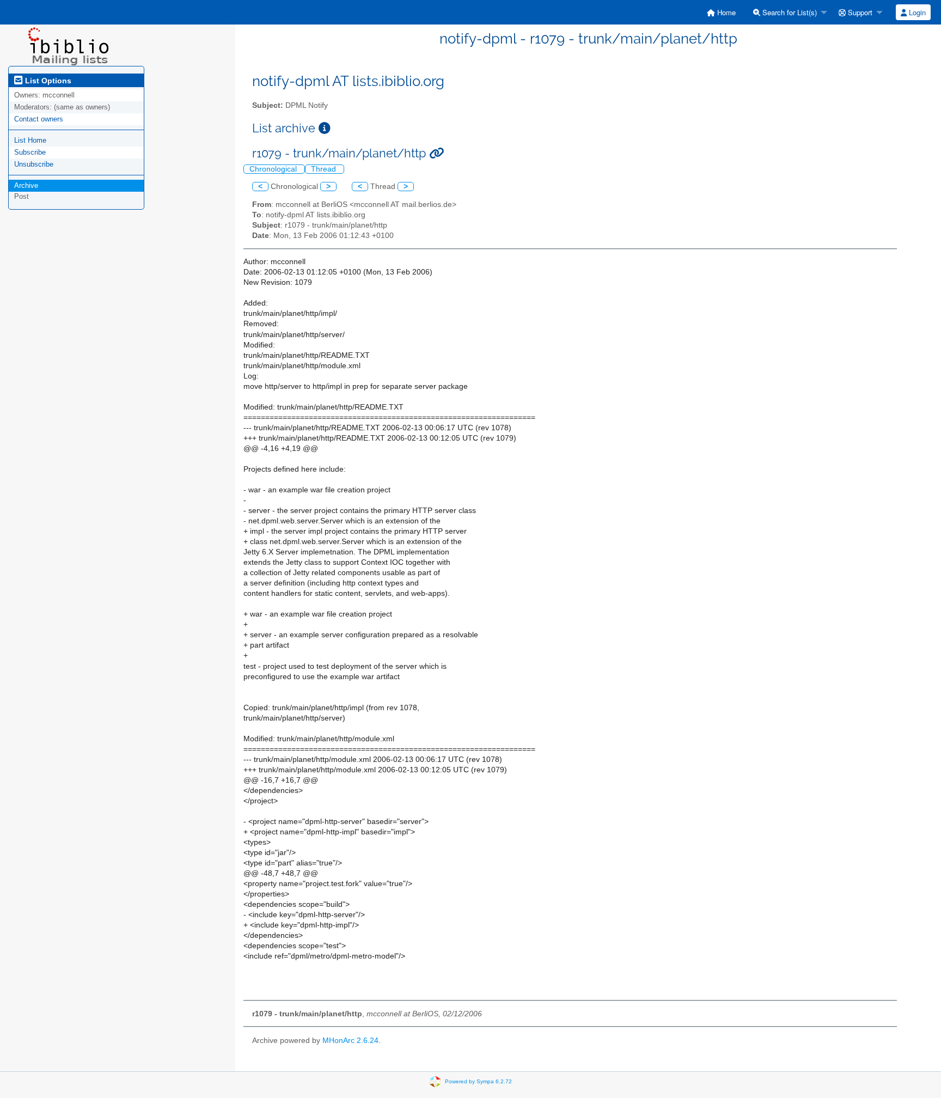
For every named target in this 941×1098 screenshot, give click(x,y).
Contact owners (38, 119)
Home (725, 12)
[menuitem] (721, 12)
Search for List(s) (788, 12)
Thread (324, 169)
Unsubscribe (33, 164)
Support (859, 12)
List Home (30, 140)
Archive (26, 185)
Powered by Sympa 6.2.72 (478, 1081)
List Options (47, 80)
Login (916, 12)
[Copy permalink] (436, 153)
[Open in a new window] (325, 128)
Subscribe (30, 152)
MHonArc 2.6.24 (350, 1040)
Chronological (274, 169)
